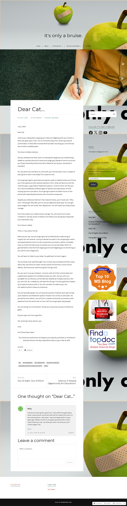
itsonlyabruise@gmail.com (98, 152)
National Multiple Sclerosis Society (30, 366)
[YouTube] (105, 132)
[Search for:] (102, 114)
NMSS (46, 366)
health (48, 117)
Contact (88, 46)
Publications (57, 46)
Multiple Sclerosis (53, 362)
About (46, 46)
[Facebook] (91, 132)
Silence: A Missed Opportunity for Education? (100, 223)
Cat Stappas (37, 117)
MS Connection (39, 362)
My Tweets (51, 489)
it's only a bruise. (63, 35)
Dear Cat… (92, 228)
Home (38, 46)
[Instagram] (100, 132)
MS (20, 362)
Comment (70, 462)
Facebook (15, 485)
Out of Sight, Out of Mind (98, 233)
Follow (93, 184)
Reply (72, 432)
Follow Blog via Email (99, 163)
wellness (55, 117)
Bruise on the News (73, 46)
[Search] (113, 114)
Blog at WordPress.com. (63, 502)
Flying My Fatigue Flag (97, 238)
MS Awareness (27, 362)
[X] (95, 132)
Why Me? (92, 217)
